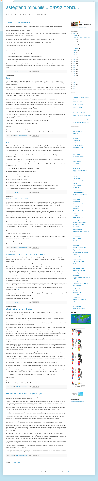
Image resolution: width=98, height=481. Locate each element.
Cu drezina (75, 215)
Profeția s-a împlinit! (77, 107)
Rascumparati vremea (78, 192)
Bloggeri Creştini (77, 288)
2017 (74, 69)
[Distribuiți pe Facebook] (37, 71)
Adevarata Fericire (77, 229)
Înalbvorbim (76, 301)
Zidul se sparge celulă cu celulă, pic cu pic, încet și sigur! (27, 254)
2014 (74, 75)
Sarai (8, 78)
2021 (74, 61)
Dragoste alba (76, 213)
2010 (74, 84)
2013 (74, 78)
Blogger (68, 471)
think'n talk (76, 142)
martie (76, 46)
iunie (75, 41)
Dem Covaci (76, 263)
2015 (74, 73)
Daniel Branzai (76, 129)
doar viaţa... (76, 233)
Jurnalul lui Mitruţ (77, 294)
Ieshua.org (75, 133)
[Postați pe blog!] (34, 71)
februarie (76, 48)
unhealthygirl (76, 206)
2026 (74, 33)
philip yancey (76, 149)
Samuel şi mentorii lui (78, 104)
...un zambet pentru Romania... (81, 283)
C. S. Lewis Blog (77, 306)
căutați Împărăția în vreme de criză (19, 309)
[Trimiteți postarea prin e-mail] (30, 71)
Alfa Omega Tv (76, 178)
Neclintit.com (76, 159)
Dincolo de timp (77, 292)
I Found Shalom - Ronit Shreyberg (81, 112)
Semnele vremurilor (78, 174)
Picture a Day (76, 197)
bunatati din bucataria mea (80, 266)
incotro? (74, 94)
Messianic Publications (79, 210)
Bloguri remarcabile (78, 147)
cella (81, 22)
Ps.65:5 (18, 289)
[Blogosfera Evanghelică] (77, 401)
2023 (74, 57)
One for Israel (76, 243)
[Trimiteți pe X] (35, 71)
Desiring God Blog (77, 131)
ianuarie (76, 50)
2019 (74, 65)
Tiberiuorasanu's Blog (78, 203)
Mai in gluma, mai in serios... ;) (81, 231)
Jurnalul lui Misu (77, 190)
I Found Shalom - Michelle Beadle (81, 110)
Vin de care (76, 163)
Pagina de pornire (32, 460)
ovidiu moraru (76, 201)
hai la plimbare (76, 165)
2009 (74, 86)
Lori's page (76, 281)
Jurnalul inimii (76, 236)
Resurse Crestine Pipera (79, 180)
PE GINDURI (76, 187)
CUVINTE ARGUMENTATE (79, 222)
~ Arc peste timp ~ (77, 256)
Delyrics (75, 290)
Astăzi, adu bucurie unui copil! (17, 199)
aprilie (75, 44)
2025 (74, 52)
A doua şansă (76, 154)
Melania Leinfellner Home (79, 299)
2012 (74, 80)
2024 (74, 55)
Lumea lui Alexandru (78, 145)
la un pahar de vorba (78, 268)
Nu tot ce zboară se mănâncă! (80, 252)
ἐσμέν (74, 136)
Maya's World (76, 250)
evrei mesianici (77, 285)
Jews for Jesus (77, 238)
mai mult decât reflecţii (79, 270)
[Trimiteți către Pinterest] (38, 71)
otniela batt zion (77, 185)
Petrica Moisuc (77, 152)
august (76, 35)
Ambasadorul (76, 275)
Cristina (75, 254)
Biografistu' (76, 240)
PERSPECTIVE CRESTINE (79, 247)
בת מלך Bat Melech (78, 217)
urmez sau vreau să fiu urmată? (80, 119)
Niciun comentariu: (23, 71)
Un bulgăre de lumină (78, 224)
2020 (74, 63)
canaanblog (76, 273)
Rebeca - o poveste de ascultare (18, 23)
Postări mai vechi (62, 460)
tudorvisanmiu (76, 140)
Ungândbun (76, 245)
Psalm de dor (76, 297)
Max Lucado (76, 208)
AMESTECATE (76, 168)
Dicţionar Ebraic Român (79, 308)
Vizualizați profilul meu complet (78, 27)
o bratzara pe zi (77, 220)
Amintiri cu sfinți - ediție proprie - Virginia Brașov (24, 394)
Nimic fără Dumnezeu (78, 227)
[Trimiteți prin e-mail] (32, 71)
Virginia (75, 176)
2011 (74, 82)
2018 (74, 67)
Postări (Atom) (16, 462)
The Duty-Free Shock (78, 261)
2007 (74, 88)
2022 (74, 59)
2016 (74, 71)
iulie (75, 39)
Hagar (8, 142)
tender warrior (76, 199)
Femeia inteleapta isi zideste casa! (81, 122)
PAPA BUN (75, 138)
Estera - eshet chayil (77, 101)
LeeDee (75, 183)
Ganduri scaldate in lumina (80, 194)
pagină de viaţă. (77, 161)
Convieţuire (76, 304)
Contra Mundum (77, 259)
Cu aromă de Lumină (78, 156)
